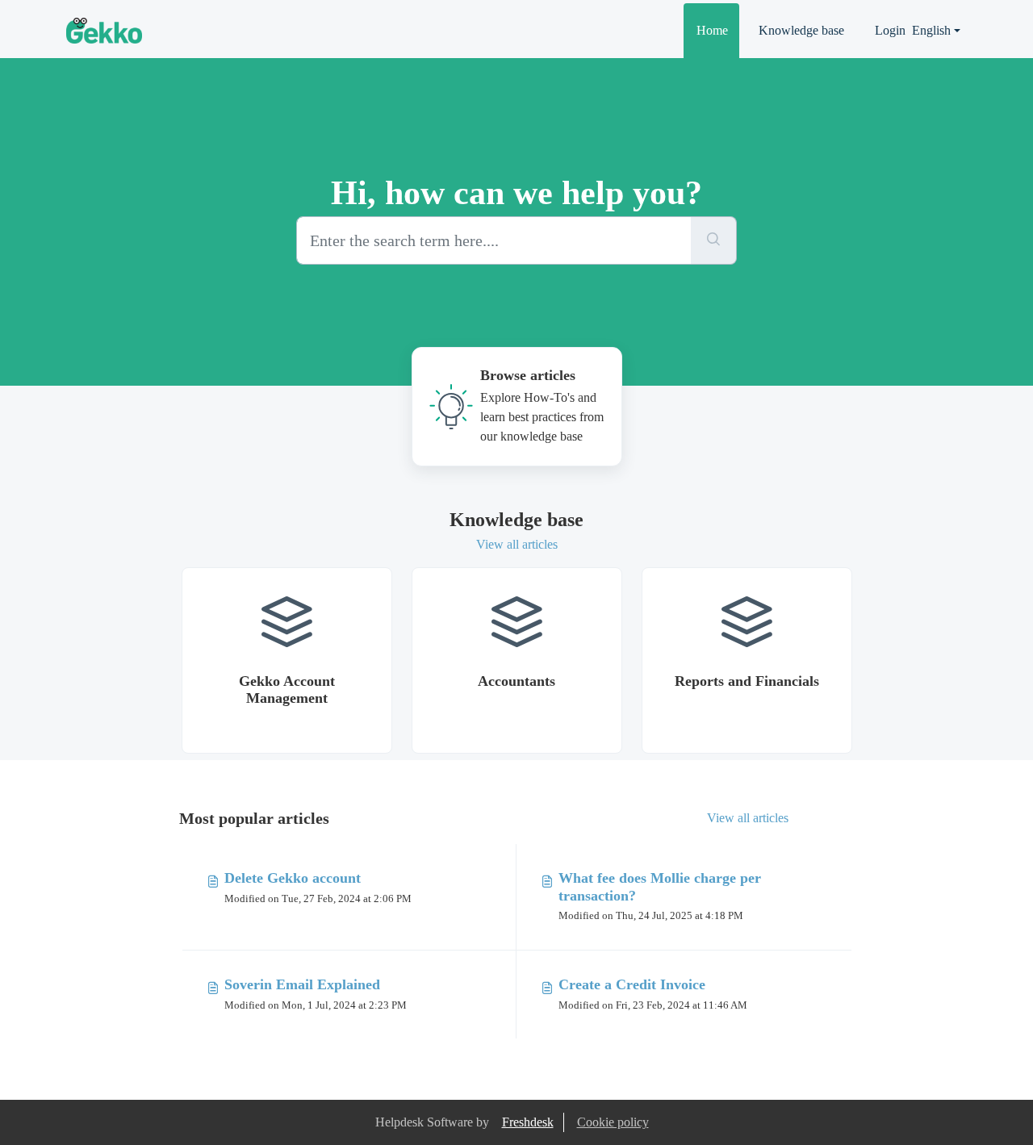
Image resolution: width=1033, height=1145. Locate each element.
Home (712, 30)
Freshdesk (528, 1122)
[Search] (714, 240)
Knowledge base (801, 30)
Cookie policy (613, 1122)
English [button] (931, 30)
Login (890, 30)
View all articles (517, 544)
